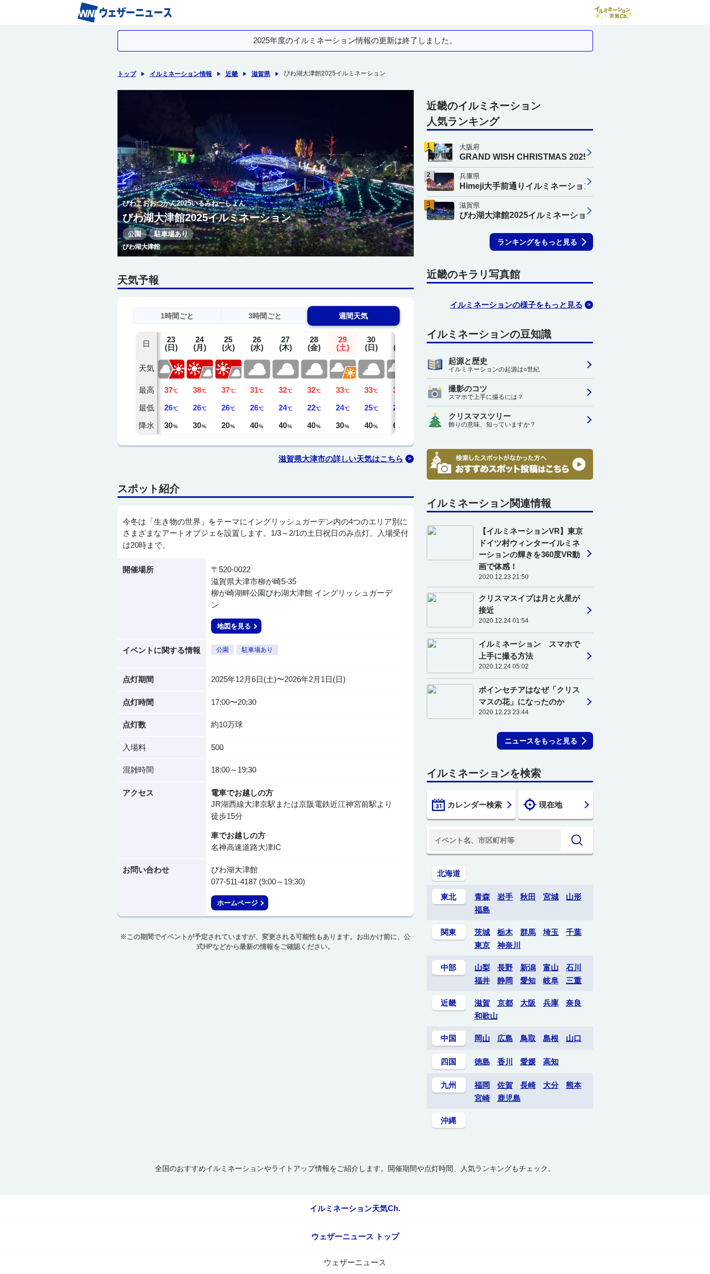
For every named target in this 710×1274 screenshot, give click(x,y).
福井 (482, 980)
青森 (482, 896)
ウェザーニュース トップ (355, 1236)
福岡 (482, 1084)
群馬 (528, 932)
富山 (551, 967)
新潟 (528, 967)
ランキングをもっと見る (537, 242)
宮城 (551, 896)
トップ (126, 74)
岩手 (505, 896)
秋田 (528, 896)
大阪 (528, 1002)
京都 (505, 1002)
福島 (482, 909)
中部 (448, 967)
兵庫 (551, 1002)
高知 (551, 1061)
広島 (505, 1038)
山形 (574, 896)
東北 (448, 896)
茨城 (482, 932)
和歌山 (486, 1015)
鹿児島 (509, 1097)
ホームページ (237, 903)
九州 (448, 1084)
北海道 (449, 873)
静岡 (505, 980)
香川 (505, 1061)
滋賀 (482, 1002)
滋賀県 (261, 74)
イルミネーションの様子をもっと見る (516, 304)
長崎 (528, 1084)
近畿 (232, 74)
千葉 (574, 932)
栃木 (505, 932)
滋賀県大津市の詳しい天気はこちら (341, 458)
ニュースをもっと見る (541, 741)
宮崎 (482, 1097)
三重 (574, 980)
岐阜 (551, 980)
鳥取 (528, 1038)
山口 (574, 1038)
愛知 (528, 980)
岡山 (482, 1038)
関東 (448, 932)
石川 (574, 967)
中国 (448, 1038)
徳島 (482, 1061)
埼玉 (551, 932)
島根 (551, 1038)
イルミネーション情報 (181, 74)
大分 (551, 1084)
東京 (482, 945)
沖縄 (448, 1120)
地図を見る (234, 626)
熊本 (574, 1084)
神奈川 (509, 945)
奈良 (574, 1002)
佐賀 (505, 1084)
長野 (505, 967)
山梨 (482, 967)
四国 (448, 1061)
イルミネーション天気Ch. (355, 1208)
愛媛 (528, 1061)
